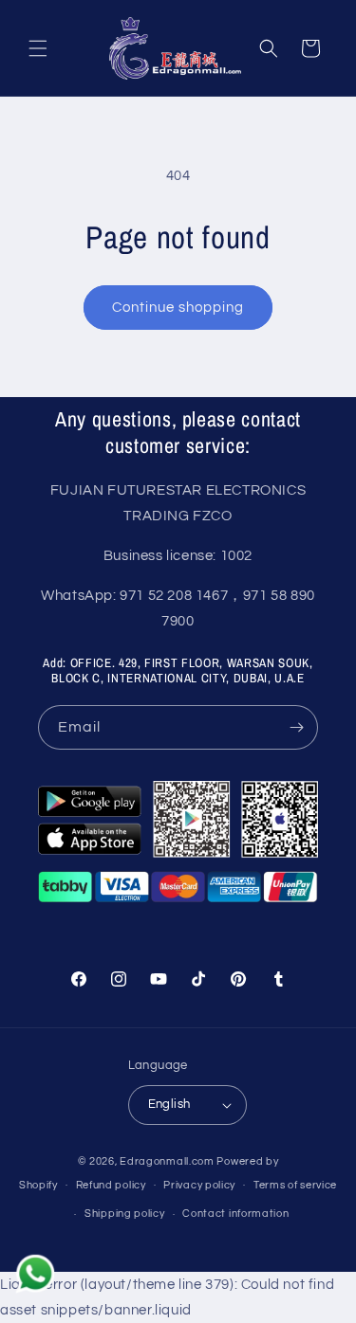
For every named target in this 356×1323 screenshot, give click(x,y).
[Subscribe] (296, 727)
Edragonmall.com (167, 1161)
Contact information (235, 1213)
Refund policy (111, 1185)
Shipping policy (124, 1213)
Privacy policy (199, 1185)
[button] (38, 48)
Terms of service (295, 1185)
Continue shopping (178, 307)
